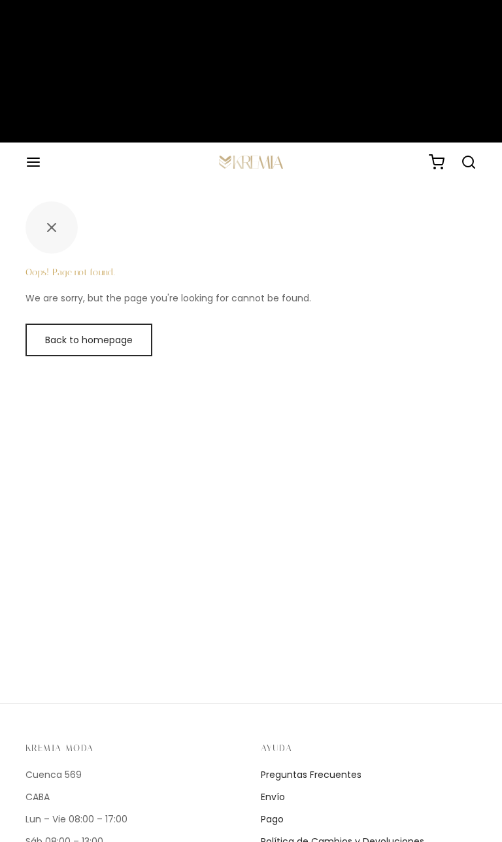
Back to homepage (89, 339)
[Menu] (33, 162)
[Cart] (436, 162)
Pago (272, 819)
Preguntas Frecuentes (311, 774)
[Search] (469, 162)
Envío (273, 796)
